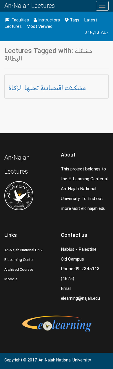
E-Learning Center (19, 259)
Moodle (10, 279)
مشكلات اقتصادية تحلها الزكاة (47, 88)
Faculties (19, 20)
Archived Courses (19, 269)
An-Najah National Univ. (23, 250)
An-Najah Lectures (29, 5)
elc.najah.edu (93, 208)
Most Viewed (39, 26)
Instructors (48, 20)
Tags (74, 20)
